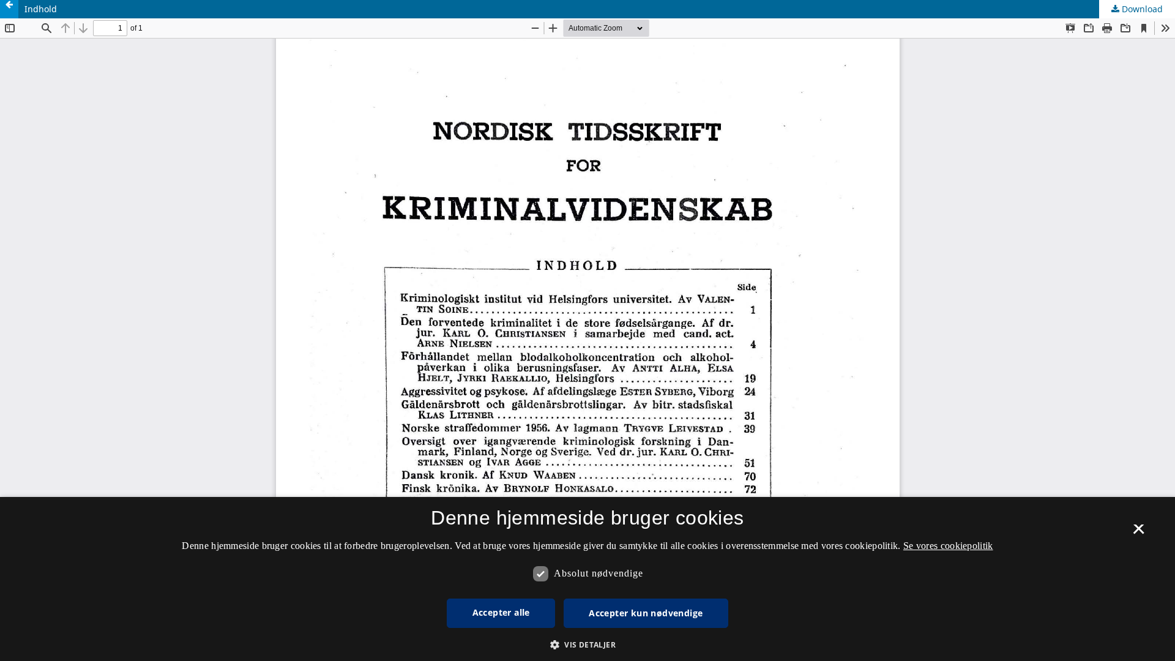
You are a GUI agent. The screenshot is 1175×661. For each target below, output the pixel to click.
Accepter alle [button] (501, 612)
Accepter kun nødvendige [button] (646, 613)
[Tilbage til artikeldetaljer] (9, 9)
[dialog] (587, 579)
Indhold (40, 9)
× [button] (1139, 533)
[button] (587, 644)
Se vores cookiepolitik (948, 545)
